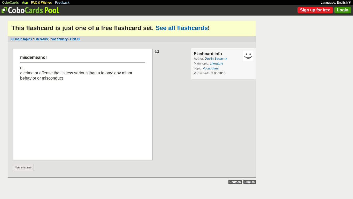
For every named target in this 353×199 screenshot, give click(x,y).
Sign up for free (315, 10)
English (342, 2)
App (25, 2)
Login (342, 10)
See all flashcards (182, 27)
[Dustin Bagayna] (248, 56)
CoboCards (10, 2)
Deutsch (235, 181)
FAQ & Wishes (41, 2)
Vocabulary (59, 39)
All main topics (21, 39)
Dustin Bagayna (216, 58)
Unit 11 (75, 39)
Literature (41, 39)
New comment (23, 167)
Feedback (62, 2)
